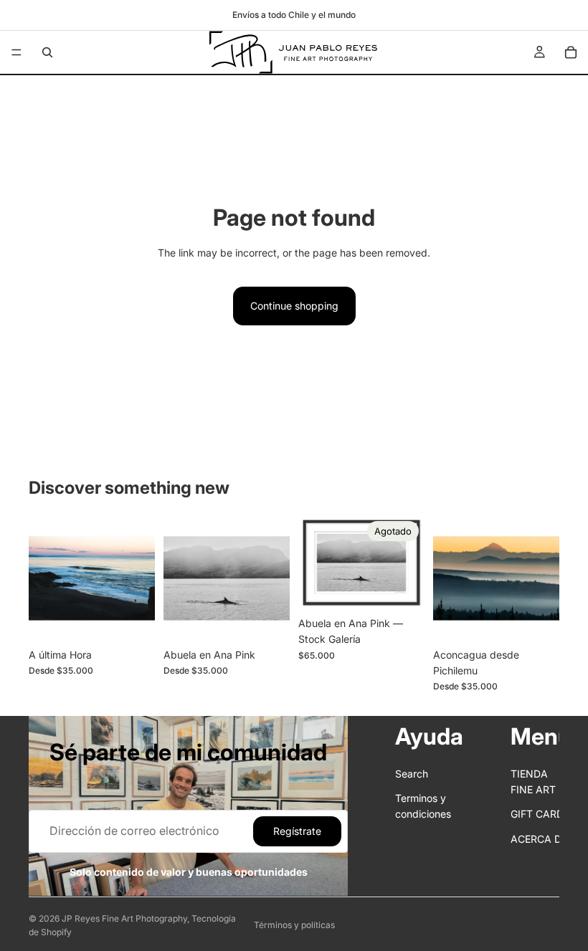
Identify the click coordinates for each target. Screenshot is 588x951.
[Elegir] (133, 619)
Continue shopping (294, 306)
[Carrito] (571, 52)
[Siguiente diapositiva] (139, 578)
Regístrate (297, 831)
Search (411, 774)
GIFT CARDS (540, 814)
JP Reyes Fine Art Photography (124, 918)
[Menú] (16, 52)
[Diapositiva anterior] (44, 578)
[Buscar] (47, 52)
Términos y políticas (294, 924)
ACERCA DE (539, 839)
